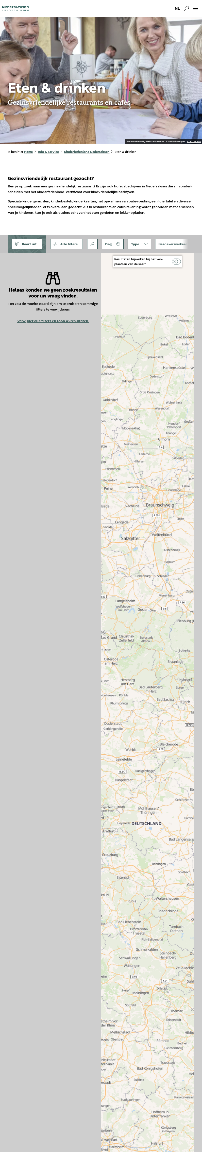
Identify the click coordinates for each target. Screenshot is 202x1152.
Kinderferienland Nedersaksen (86, 151)
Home (28, 151)
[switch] (176, 261)
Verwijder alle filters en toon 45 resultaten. (53, 321)
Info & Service (48, 151)
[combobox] (92, 244)
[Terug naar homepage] (15, 8)
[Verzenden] (92, 244)
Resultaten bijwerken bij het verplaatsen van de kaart (138, 261)
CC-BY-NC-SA (194, 142)
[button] (66, 244)
